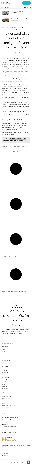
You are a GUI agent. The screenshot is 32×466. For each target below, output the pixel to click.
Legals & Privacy (5, 424)
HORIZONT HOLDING (6, 360)
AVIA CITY (4, 384)
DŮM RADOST (5, 388)
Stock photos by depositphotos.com (10, 429)
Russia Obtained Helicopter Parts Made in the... (19, 12)
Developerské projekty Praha (8, 396)
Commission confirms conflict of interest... (13, 221)
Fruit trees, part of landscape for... (11, 256)
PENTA (3, 351)
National (24, 146)
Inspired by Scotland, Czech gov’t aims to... (14, 291)
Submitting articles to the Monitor (9, 426)
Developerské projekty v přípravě (9, 405)
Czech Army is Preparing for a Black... (20, 18)
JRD (2, 363)
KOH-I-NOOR (5, 379)
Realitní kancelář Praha (7, 410)
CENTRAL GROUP (5, 346)
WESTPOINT (4, 386)
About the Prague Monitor (8, 419)
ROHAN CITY (4, 370)
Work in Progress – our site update (10, 417)
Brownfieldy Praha (6, 407)
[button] (26, 3)
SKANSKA (4, 353)
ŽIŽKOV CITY (4, 375)
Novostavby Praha (6, 398)
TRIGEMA (4, 349)
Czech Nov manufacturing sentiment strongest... (15, 185)
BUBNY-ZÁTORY (5, 377)
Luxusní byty (5, 403)
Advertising (4, 422)
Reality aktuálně (6, 400)
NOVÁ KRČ (4, 382)
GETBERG (4, 358)
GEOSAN (4, 356)
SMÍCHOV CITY (5, 372)
